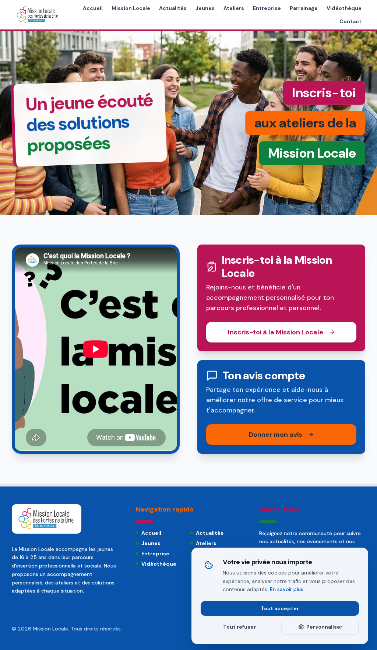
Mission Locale (131, 8)
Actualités (173, 8)
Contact (350, 21)
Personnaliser (324, 626)
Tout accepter (280, 608)
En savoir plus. (287, 589)
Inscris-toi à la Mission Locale (275, 332)
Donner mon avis (275, 434)
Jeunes (205, 8)
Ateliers (233, 8)
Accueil (93, 8)
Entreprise (267, 8)
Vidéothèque (344, 8)
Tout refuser (239, 626)
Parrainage (304, 8)
